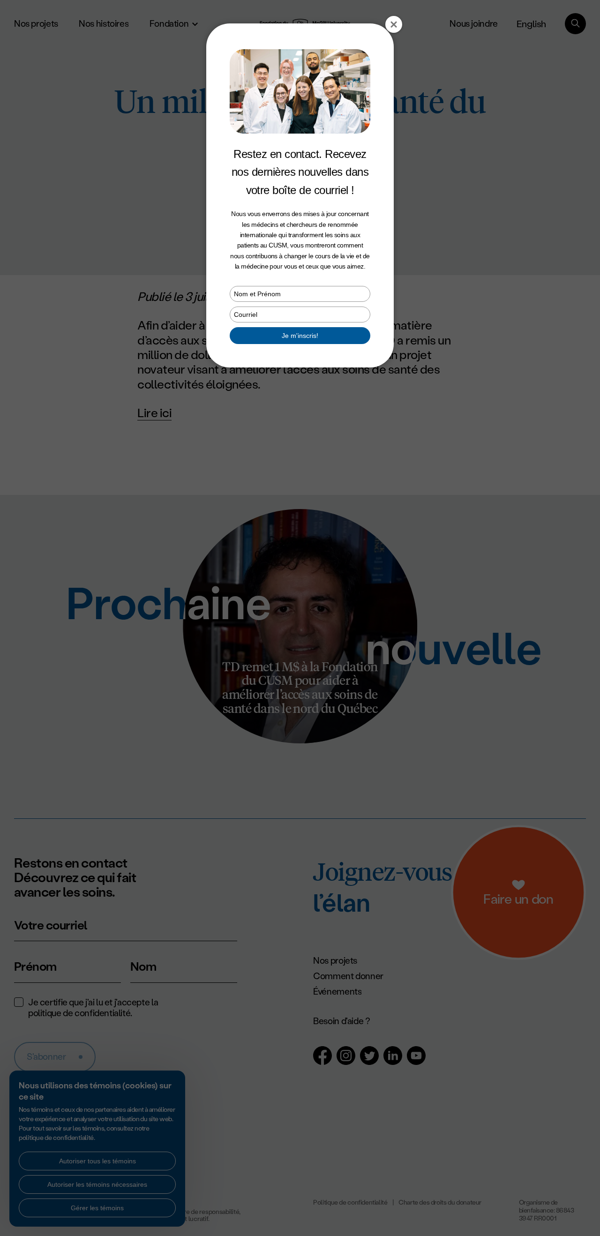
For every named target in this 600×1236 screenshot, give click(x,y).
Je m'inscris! (300, 335)
